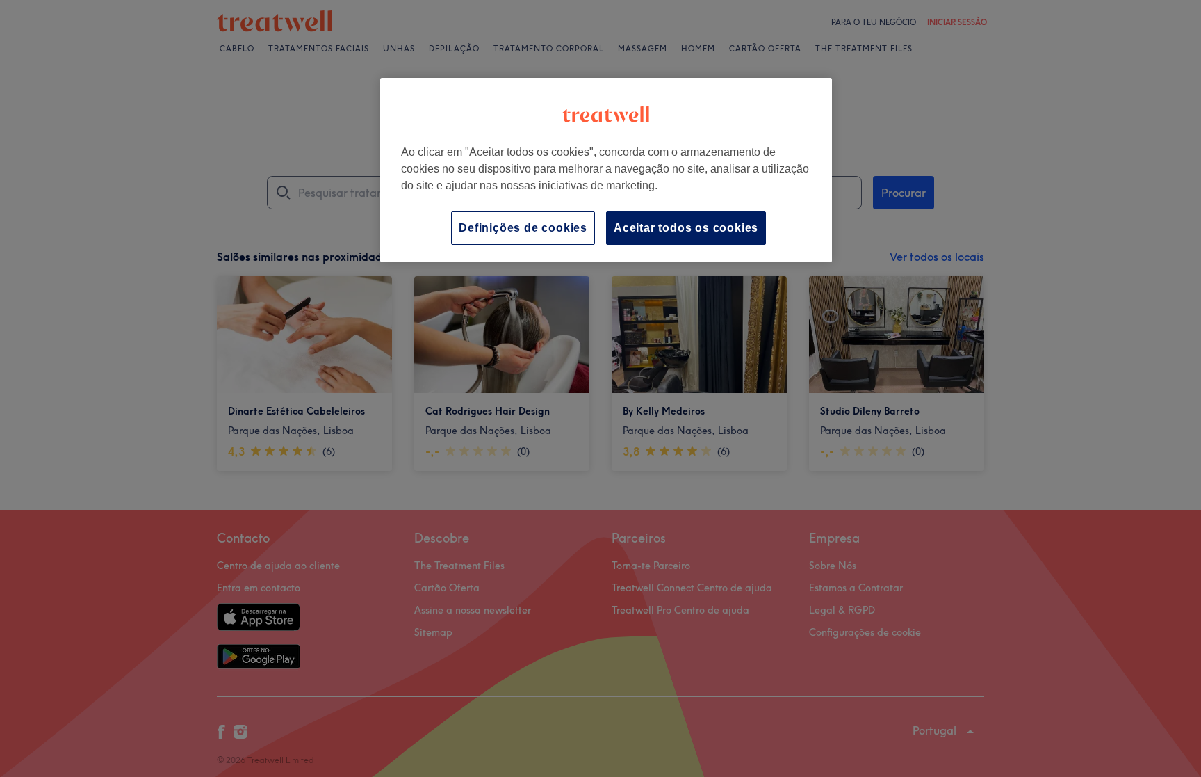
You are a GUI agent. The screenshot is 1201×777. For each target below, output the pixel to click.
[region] (606, 170)
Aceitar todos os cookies (686, 228)
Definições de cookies (523, 228)
